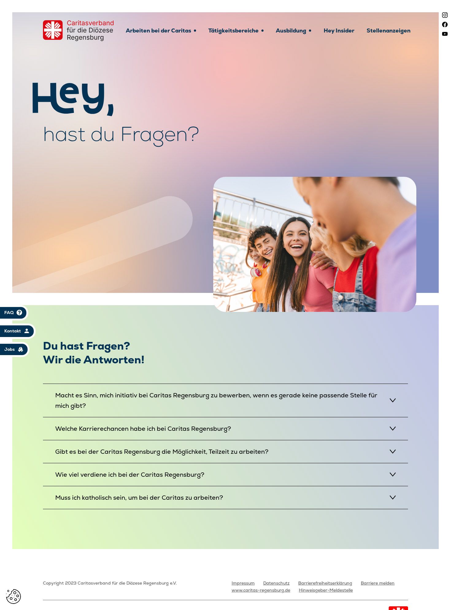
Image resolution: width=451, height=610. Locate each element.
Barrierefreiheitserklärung (325, 583)
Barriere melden (378, 583)
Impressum (243, 583)
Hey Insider (339, 30)
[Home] (78, 30)
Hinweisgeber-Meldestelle (326, 590)
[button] (13, 596)
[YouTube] (445, 33)
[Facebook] (445, 24)
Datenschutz (276, 583)
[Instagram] (445, 15)
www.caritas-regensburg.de (261, 590)
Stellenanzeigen (389, 30)
